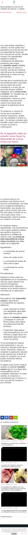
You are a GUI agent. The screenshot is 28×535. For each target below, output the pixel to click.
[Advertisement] (14, 29)
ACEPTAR (14, 533)
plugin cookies (24, 533)
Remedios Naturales (6, 12)
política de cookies (20, 531)
